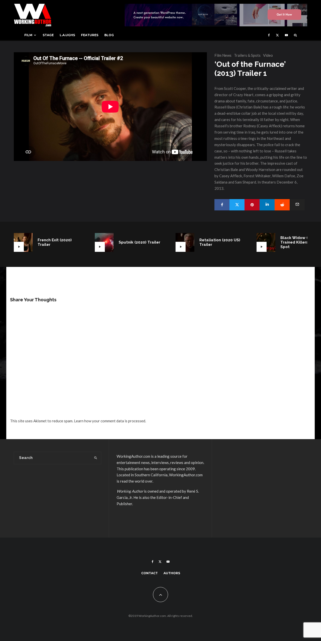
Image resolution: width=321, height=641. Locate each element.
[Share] (221, 204)
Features (89, 35)
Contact (149, 573)
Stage (48, 35)
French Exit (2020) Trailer (55, 242)
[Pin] (252, 204)
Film (28, 35)
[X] (277, 35)
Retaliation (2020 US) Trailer (219, 242)
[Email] (297, 204)
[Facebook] (269, 35)
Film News (222, 55)
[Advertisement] (263, 488)
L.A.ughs (67, 35)
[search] (95, 458)
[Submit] (282, 204)
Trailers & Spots (247, 55)
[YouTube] (286, 35)
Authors (172, 573)
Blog (109, 35)
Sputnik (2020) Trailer (139, 242)
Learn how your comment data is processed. (110, 421)
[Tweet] (237, 204)
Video (268, 55)
